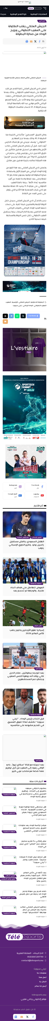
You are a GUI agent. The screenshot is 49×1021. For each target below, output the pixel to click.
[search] (11, 8)
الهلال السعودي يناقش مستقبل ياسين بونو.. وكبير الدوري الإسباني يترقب (26, 545)
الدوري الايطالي (10, 876)
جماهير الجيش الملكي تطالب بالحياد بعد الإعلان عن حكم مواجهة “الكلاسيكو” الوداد (33, 910)
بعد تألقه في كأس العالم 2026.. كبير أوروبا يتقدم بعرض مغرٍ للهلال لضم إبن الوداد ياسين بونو (33, 877)
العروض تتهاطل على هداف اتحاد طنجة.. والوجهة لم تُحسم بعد (27, 589)
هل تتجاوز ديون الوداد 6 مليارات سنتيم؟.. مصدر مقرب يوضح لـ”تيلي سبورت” (32, 860)
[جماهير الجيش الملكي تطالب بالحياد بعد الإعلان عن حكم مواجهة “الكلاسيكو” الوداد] (9, 910)
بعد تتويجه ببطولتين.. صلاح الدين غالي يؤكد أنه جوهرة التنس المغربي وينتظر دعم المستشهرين (25, 676)
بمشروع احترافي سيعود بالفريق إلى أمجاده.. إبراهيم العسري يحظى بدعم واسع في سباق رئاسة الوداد (32, 792)
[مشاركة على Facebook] (40, 41)
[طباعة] (27, 41)
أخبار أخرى (42, 21)
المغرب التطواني (40, 305)
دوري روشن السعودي (8, 879)
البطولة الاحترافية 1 (36, 583)
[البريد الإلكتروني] (31, 41)
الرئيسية (15, 302)
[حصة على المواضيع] (5, 316)
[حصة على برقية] (11, 316)
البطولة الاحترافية (37, 302)
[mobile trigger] (44, 8)
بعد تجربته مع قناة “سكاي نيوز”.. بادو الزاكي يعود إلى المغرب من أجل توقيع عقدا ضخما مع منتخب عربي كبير (25, 768)
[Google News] (13, 495)
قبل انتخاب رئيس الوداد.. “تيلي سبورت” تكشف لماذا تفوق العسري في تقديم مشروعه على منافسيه (25, 722)
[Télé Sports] (34, 8)
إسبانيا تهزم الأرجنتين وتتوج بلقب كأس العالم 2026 (27, 632)
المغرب (8, 302)
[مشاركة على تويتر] (35, 41)
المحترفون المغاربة (23, 537)
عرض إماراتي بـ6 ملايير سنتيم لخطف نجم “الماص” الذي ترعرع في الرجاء (33, 844)
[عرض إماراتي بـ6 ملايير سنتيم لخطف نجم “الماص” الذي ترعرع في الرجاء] (9, 844)
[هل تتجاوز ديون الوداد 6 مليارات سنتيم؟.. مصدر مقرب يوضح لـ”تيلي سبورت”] (9, 860)
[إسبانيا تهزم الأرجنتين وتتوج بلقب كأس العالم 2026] (24, 613)
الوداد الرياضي (28, 305)
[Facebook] (35, 487)
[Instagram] (13, 487)
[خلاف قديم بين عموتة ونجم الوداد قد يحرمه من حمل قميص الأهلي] (9, 894)
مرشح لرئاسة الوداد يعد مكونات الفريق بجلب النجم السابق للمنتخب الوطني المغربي (32, 828)
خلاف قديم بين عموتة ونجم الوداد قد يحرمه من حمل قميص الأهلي (32, 894)
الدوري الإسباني (37, 537)
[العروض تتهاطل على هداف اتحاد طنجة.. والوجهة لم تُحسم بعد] (24, 570)
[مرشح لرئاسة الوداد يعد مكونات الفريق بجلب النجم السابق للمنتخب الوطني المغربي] (9, 828)
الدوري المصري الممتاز (8, 898)
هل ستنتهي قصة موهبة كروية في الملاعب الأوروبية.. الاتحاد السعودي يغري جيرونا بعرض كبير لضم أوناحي (32, 811)
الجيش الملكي (24, 302)
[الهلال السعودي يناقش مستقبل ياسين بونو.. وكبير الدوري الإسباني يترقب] (24, 524)
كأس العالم (38, 626)
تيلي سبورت (17, 305)
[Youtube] (35, 495)
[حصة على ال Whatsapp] (17, 316)
